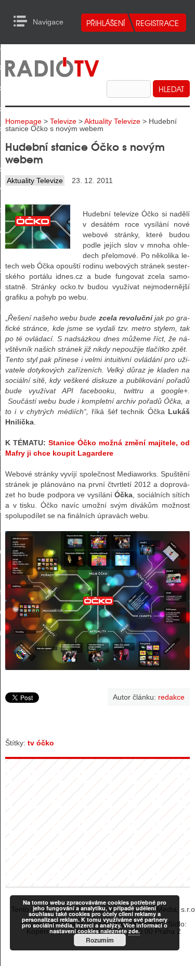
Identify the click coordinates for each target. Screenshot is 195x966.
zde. (134, 931)
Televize (63, 121)
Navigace (23, 21)
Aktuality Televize (112, 121)
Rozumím (100, 940)
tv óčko (41, 743)
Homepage (23, 121)
